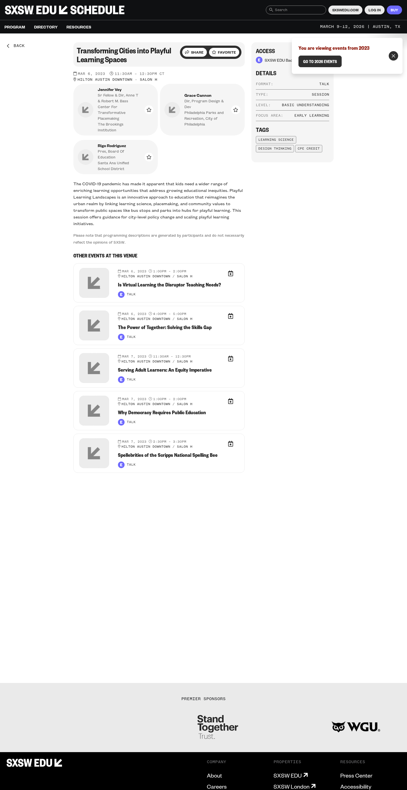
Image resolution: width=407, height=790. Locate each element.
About (214, 775)
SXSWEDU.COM (345, 10)
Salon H (148, 80)
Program (14, 26)
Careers (217, 786)
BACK (17, 46)
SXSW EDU (288, 775)
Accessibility (355, 786)
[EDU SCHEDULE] (65, 10)
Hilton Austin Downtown (105, 80)
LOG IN (375, 10)
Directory (46, 26)
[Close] (393, 56)
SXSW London (292, 786)
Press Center (356, 775)
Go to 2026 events (320, 61)
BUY (394, 10)
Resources (78, 26)
